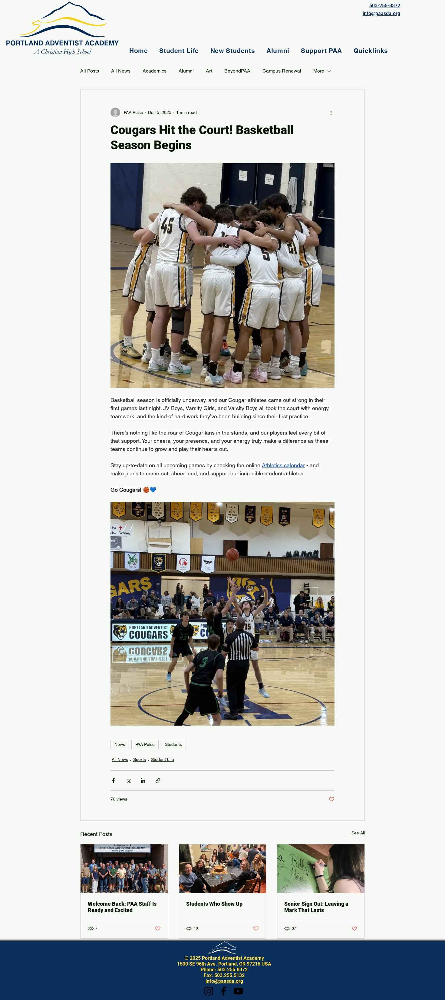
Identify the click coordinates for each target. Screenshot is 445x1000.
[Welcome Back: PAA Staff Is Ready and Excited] (124, 868)
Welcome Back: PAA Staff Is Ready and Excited (122, 907)
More (318, 71)
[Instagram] (209, 991)
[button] (179, 50)
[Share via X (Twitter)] (128, 780)
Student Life (162, 759)
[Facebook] (223, 991)
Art (209, 71)
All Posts (89, 71)
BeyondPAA (237, 71)
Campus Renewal (281, 71)
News (119, 744)
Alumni (186, 71)
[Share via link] (158, 780)
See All (358, 832)
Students (173, 744)
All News (120, 71)
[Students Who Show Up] (222, 868)
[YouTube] (238, 991)
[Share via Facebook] (113, 780)
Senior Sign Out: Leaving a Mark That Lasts (316, 907)
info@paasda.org (224, 981)
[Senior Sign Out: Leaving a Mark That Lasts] (320, 868)
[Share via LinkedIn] (143, 780)
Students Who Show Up (214, 904)
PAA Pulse (145, 744)
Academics (154, 71)
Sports (139, 759)
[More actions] (331, 112)
